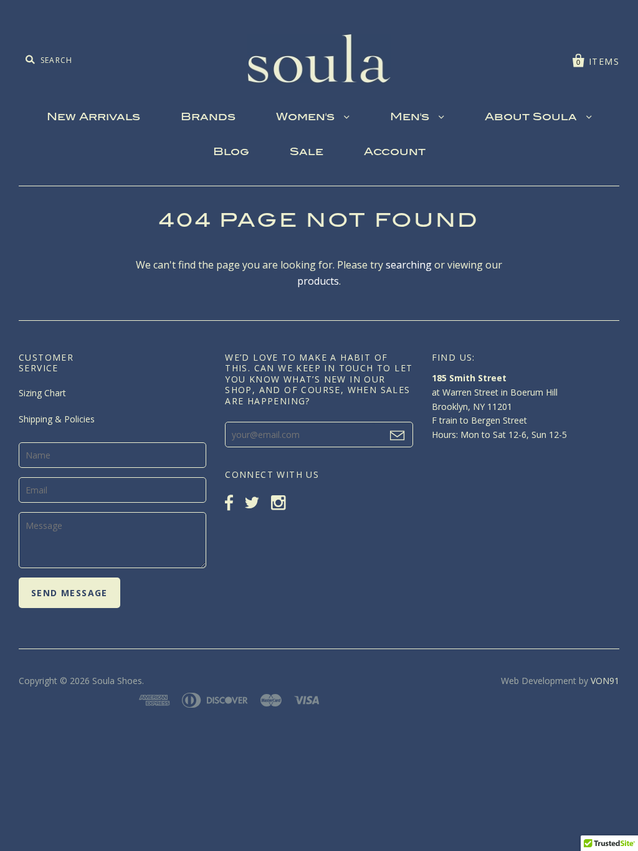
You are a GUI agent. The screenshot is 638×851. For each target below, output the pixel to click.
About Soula (532, 118)
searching (409, 265)
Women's (307, 118)
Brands (208, 118)
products (318, 281)
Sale (306, 153)
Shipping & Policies (57, 419)
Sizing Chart (42, 393)
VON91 (605, 681)
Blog (231, 153)
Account (395, 153)
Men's (411, 118)
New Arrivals (93, 118)
